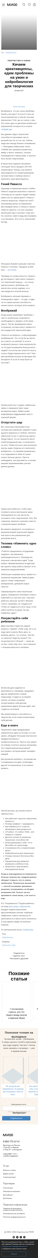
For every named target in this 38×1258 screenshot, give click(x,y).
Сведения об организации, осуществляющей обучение (12, 1209)
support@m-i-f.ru (9, 1154)
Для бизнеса (7, 1198)
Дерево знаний (8, 1174)
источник (12, 270)
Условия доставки (9, 1177)
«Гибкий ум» (6, 129)
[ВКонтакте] (17, 1237)
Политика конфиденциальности (14, 1217)
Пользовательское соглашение (14, 1213)
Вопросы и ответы (9, 1170)
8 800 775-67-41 (11, 1141)
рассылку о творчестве (19, 906)
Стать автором (8, 1188)
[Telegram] (24, 1237)
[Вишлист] (29, 5)
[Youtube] (14, 1237)
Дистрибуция (8, 1195)
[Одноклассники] (21, 1237)
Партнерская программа (11, 1191)
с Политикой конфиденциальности (14, 1246)
